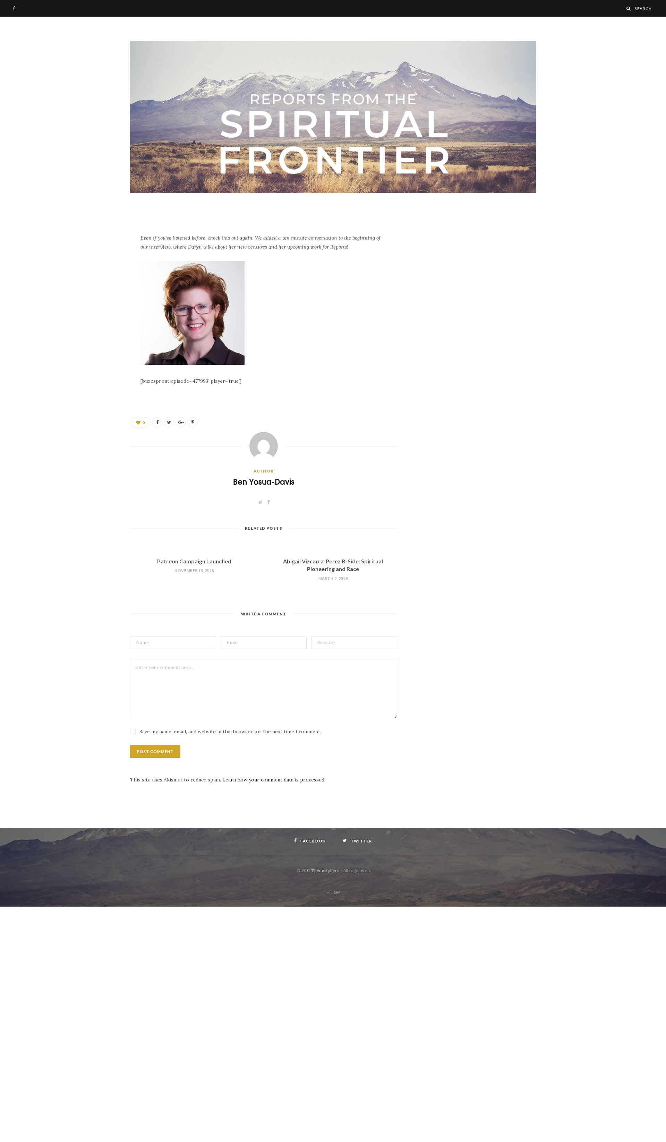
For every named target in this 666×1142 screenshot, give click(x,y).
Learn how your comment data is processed (273, 780)
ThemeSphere (325, 870)
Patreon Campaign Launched (194, 561)
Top (335, 892)
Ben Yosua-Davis (263, 481)
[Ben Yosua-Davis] (333, 117)
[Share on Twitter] (95, 277)
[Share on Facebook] (95, 260)
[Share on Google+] (181, 422)
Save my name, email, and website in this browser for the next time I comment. (230, 731)
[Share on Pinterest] (192, 422)
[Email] (95, 295)
